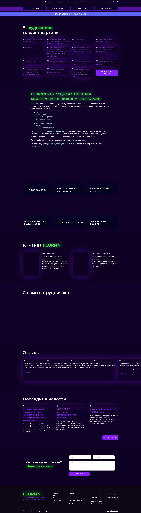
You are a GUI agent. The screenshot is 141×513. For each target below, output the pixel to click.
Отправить (79, 474)
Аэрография (35, 8)
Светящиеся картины (45, 128)
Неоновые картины (58, 8)
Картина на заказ (43, 119)
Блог (74, 2)
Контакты (82, 2)
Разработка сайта (112, 511)
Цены (68, 2)
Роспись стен (82, 8)
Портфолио (58, 2)
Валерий (122, 373)
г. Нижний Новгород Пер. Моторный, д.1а (97, 502)
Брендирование (106, 8)
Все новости (110, 438)
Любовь (27, 372)
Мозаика (39, 121)
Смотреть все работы (107, 73)
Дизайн (39, 125)
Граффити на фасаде (44, 117)
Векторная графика (44, 123)
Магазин (48, 2)
